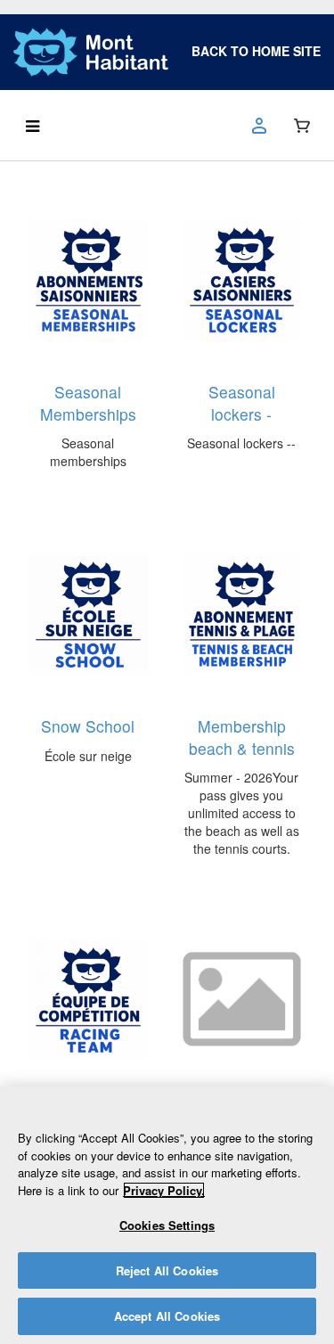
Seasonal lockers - (241, 403)
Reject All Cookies (167, 1270)
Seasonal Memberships (88, 403)
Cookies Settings (167, 1225)
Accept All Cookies (167, 1315)
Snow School (87, 726)
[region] (167, 1215)
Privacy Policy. (164, 1190)
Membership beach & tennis (242, 737)
